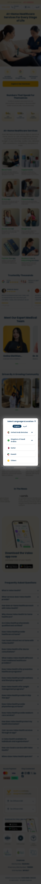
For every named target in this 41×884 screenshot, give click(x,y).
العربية (25, 426)
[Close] (35, 421)
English (17, 426)
